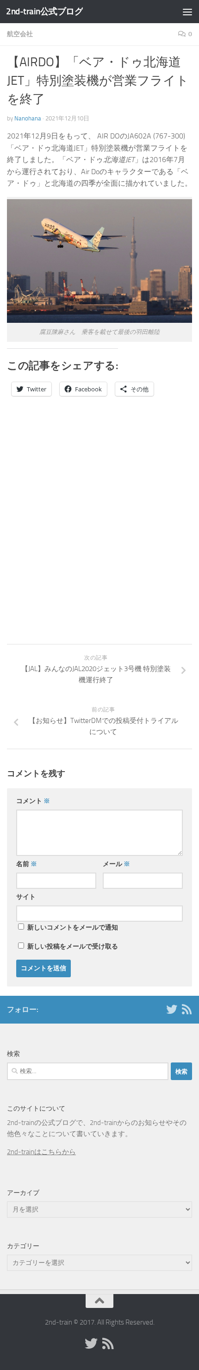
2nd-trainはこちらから (41, 1152)
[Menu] (187, 11)
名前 (26, 864)
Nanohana (27, 118)
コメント (33, 801)
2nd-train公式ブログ (44, 11)
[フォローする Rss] (186, 1009)
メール (116, 864)
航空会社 (20, 34)
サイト (26, 897)
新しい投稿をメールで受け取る (72, 946)
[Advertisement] (99, 541)
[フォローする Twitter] (171, 1009)
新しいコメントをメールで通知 (72, 927)
